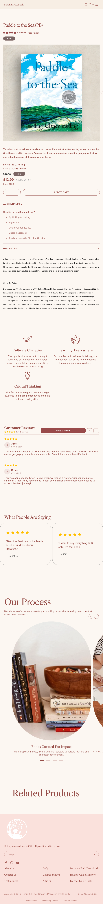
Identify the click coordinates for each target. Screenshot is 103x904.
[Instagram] (11, 862)
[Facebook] (6, 862)
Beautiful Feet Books (33, 894)
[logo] (14, 4)
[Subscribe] (93, 854)
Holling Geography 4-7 (23, 212)
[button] (10, 32)
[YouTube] (18, 862)
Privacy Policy (31, 901)
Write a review (63, 430)
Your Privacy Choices (49, 901)
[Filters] (89, 430)
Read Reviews (34, 33)
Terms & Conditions (70, 901)
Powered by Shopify (58, 894)
